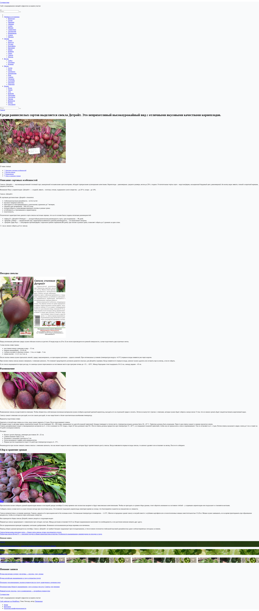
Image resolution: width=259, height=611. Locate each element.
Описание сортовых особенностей (15, 170)
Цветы (6, 66)
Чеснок (10, 99)
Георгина (11, 84)
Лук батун (11, 97)
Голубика (11, 62)
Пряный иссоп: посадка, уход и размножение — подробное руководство (25, 591)
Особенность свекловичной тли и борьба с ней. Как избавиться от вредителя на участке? (32, 562)
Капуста (11, 42)
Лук (9, 92)
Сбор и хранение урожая (13, 176)
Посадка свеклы (10, 172)
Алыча (10, 35)
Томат (10, 40)
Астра (10, 68)
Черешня (11, 22)
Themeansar (39, 601)
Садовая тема (4, 2)
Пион (10, 70)
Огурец (10, 44)
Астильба (11, 81)
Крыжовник (12, 33)
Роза (9, 75)
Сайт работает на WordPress (10, 601)
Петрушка (11, 95)
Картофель (11, 46)
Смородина (12, 29)
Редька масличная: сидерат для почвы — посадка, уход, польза (21, 574)
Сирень (10, 77)
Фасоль (10, 57)
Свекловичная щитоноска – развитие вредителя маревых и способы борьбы (28, 546)
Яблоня (10, 28)
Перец (10, 50)
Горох (10, 53)
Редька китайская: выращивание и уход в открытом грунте (20, 578)
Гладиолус (11, 71)
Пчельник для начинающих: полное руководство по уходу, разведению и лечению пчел (30, 582)
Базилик (11, 93)
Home (6, 605)
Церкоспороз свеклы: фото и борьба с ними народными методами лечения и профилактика (33, 554)
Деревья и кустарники (11, 17)
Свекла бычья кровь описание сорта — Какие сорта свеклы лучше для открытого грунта (30, 532)
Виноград (11, 18)
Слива (10, 26)
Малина (11, 37)
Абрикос (11, 24)
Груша (10, 20)
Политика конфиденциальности (15, 608)
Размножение (9, 174)
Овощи (6, 39)
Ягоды (6, 59)
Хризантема (12, 73)
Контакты (7, 606)
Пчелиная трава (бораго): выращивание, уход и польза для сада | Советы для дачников (30, 587)
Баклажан (11, 48)
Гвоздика (11, 82)
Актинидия (12, 31)
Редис (10, 88)
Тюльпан (11, 79)
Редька (10, 102)
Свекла (10, 55)
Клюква (11, 64)
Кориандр (11, 101)
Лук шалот (11, 104)
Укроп (10, 90)
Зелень (6, 86)
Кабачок (11, 51)
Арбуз (10, 60)
